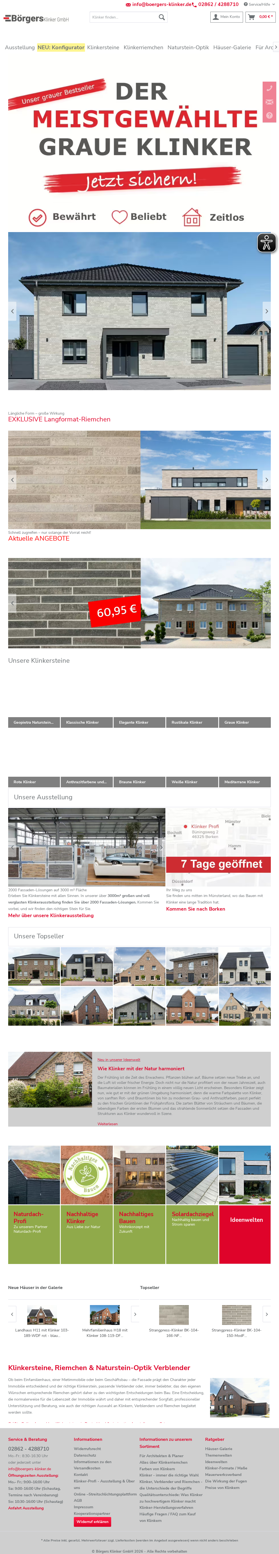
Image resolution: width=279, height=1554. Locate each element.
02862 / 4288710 (218, 4)
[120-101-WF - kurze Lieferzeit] (139, 966)
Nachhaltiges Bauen (136, 1217)
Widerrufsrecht (87, 1448)
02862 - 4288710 (28, 1449)
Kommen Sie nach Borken (195, 909)
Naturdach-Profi (29, 1217)
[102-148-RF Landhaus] (192, 1006)
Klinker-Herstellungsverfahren (166, 1507)
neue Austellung (86, 847)
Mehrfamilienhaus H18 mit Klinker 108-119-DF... (42, 1333)
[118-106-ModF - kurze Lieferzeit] (139, 1006)
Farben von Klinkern (157, 1469)
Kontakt (81, 1474)
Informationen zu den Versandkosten (92, 1465)
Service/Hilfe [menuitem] (259, 4)
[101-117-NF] (86, 1006)
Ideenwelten (216, 1461)
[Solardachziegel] (192, 1175)
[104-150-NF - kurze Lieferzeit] (86, 966)
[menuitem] (129, 17)
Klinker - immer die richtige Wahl (169, 1475)
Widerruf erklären (92, 1521)
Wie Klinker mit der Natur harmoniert (141, 1068)
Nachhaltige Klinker (82, 1217)
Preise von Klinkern (222, 1487)
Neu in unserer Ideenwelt (119, 1059)
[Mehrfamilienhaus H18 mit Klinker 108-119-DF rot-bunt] (42, 1315)
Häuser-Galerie (218, 1448)
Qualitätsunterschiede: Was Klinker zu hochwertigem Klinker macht (171, 1498)
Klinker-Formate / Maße (226, 1468)
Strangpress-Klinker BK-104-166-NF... (174, 1333)
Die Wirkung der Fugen (226, 1481)
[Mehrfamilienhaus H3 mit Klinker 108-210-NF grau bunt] (104, 1315)
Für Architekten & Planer (161, 1456)
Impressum (83, 1507)
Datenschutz (85, 1455)
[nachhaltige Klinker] (86, 1175)
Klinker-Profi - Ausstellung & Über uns (104, 1484)
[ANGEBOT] (139, 603)
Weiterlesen (108, 1124)
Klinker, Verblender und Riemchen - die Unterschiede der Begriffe (171, 1485)
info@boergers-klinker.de (162, 4)
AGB (78, 1500)
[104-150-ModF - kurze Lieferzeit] (245, 966)
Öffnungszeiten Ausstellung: (33, 1475)
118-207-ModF (139, 480)
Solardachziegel (193, 1214)
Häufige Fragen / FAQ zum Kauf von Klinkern (168, 1517)
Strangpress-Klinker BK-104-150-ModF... (237, 1333)
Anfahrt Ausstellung (26, 1508)
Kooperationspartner (92, 1513)
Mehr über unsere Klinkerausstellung (51, 915)
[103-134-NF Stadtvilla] (192, 966)
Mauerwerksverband (223, 1474)
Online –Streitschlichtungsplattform (105, 1494)
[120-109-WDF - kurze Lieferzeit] (34, 966)
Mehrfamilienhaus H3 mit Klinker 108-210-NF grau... (104, 1333)
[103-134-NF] (34, 1006)
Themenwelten (218, 1455)
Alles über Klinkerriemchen (163, 1462)
